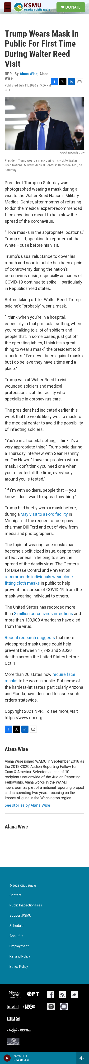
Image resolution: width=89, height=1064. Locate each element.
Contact (15, 895)
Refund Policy (19, 956)
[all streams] (82, 1058)
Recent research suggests (30, 637)
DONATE (72, 7)
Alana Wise (28, 73)
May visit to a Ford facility (44, 514)
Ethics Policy (18, 966)
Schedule (16, 926)
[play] (7, 1058)
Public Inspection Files (25, 905)
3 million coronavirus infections (43, 613)
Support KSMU (20, 915)
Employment (19, 946)
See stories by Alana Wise (27, 805)
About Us (16, 936)
